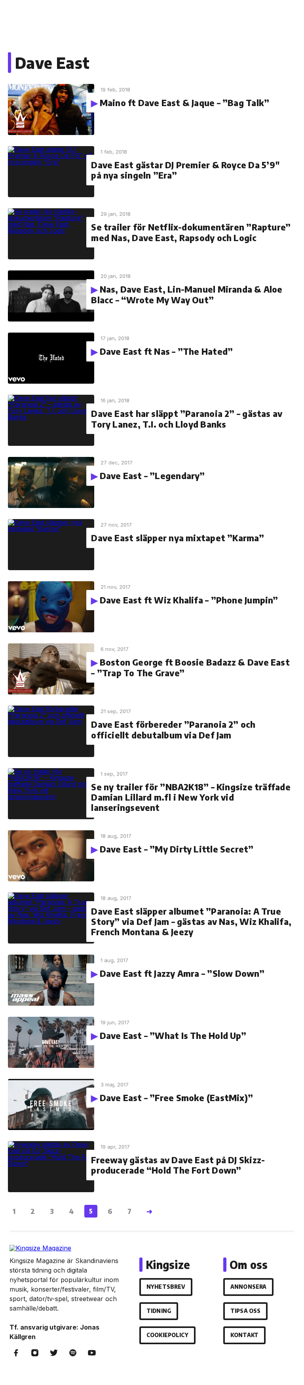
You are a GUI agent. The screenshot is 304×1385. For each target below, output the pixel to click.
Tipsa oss (245, 1310)
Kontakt (244, 1335)
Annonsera (248, 1286)
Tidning (158, 1310)
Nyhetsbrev (165, 1286)
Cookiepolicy (167, 1335)
